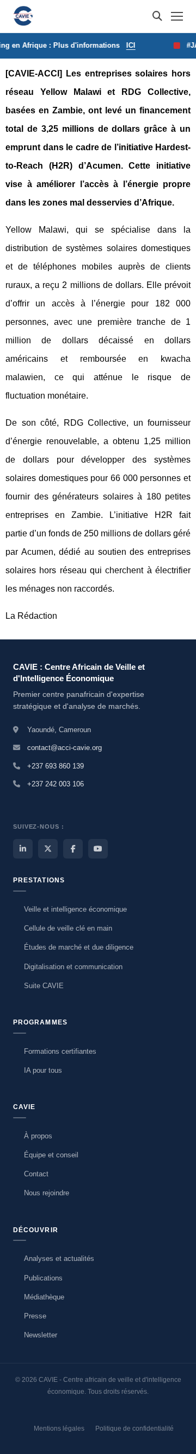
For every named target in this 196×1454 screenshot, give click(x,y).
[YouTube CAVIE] (98, 849)
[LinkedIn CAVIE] (23, 849)
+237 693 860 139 (55, 766)
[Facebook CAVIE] (73, 849)
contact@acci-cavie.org (64, 748)
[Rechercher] (157, 16)
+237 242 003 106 (55, 784)
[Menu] (177, 16)
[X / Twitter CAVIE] (48, 849)
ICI (125, 45)
